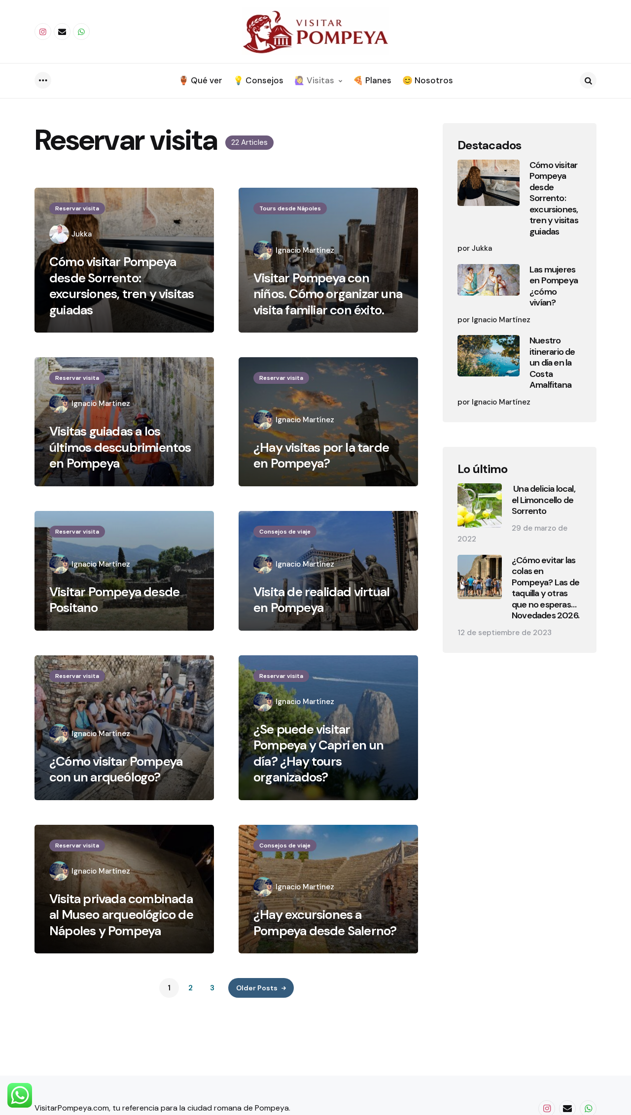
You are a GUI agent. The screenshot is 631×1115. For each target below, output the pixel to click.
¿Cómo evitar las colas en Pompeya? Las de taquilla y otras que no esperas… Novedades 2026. (545, 588)
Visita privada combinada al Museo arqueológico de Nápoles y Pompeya (121, 915)
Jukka (81, 234)
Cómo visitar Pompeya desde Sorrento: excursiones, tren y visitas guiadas (121, 286)
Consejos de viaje (285, 532)
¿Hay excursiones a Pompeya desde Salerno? (324, 923)
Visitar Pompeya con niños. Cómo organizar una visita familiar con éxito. (327, 294)
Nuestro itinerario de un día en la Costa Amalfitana (552, 363)
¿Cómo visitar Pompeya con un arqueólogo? (115, 769)
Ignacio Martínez (305, 250)
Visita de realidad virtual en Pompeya (321, 600)
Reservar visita (77, 208)
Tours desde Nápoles (290, 208)
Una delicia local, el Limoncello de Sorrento (543, 500)
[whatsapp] (81, 31)
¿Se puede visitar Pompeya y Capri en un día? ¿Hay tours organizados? (318, 753)
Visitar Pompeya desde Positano (114, 600)
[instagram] (43, 31)
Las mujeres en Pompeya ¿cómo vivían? (553, 286)
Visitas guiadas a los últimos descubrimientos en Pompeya (120, 447)
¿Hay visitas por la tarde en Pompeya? (321, 455)
